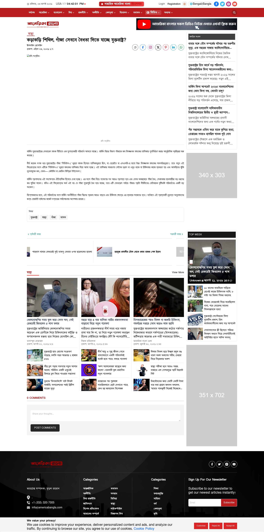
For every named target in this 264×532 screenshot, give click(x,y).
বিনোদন (123, 12)
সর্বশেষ (32, 12)
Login (162, 3)
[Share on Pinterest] (166, 47)
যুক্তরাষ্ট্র (34, 217)
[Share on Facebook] (143, 47)
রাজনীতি (82, 12)
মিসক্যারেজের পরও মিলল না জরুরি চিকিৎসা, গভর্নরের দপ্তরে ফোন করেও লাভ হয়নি (157, 321)
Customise (201, 526)
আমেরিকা (43, 12)
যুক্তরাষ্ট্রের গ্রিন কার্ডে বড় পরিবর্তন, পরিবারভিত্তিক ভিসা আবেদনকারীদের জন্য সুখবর (209, 67)
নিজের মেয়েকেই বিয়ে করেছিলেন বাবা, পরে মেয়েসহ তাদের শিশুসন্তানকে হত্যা (219, 305)
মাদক (63, 217)
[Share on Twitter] (158, 47)
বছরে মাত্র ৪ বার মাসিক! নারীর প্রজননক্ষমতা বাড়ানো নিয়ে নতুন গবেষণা (104, 321)
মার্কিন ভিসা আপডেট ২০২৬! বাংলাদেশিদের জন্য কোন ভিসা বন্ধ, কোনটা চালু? (210, 89)
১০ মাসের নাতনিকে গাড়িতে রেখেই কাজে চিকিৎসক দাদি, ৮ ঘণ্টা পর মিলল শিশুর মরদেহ (218, 291)
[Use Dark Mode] (184, 4)
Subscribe (229, 502)
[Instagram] (228, 4)
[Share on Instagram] (150, 47)
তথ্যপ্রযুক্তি (158, 493)
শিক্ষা (156, 488)
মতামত (136, 12)
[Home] (43, 24)
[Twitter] (222, 4)
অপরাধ (114, 493)
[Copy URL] (135, 47)
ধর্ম (155, 503)
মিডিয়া (114, 498)
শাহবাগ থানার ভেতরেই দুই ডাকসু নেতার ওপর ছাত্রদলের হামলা (74, 251)
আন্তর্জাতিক (88, 488)
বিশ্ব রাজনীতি (89, 498)
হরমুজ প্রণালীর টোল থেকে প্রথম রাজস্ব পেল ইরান (150, 251)
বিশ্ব (70, 12)
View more (178, 272)
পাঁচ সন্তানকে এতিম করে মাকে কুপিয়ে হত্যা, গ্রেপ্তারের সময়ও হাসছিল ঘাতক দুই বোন (211, 132)
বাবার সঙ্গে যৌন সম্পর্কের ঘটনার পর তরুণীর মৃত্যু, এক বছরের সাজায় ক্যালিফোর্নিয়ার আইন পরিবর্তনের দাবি (211, 46)
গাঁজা (53, 217)
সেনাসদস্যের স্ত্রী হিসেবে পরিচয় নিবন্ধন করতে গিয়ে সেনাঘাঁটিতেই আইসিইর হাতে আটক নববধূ (219, 333)
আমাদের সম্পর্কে (91, 513)
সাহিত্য (157, 498)
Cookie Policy (144, 529)
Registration (174, 4)
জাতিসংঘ (87, 503)
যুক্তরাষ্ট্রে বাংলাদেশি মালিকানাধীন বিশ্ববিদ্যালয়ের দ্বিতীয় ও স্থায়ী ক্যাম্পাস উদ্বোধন (208, 111)
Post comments (45, 427)
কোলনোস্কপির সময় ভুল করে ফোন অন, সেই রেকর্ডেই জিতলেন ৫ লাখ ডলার (50, 321)
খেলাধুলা (109, 12)
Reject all (216, 526)
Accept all (230, 526)
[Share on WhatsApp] (181, 47)
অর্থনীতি (95, 12)
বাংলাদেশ (58, 12)
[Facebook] (216, 4)
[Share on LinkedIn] (173, 47)
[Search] (234, 12)
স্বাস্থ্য (44, 217)
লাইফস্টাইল (116, 508)
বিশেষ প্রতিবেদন (91, 508)
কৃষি (155, 513)
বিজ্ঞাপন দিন (117, 513)
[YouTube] (234, 4)
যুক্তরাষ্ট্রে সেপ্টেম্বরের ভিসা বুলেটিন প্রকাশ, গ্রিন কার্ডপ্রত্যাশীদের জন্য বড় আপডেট (219, 319)
